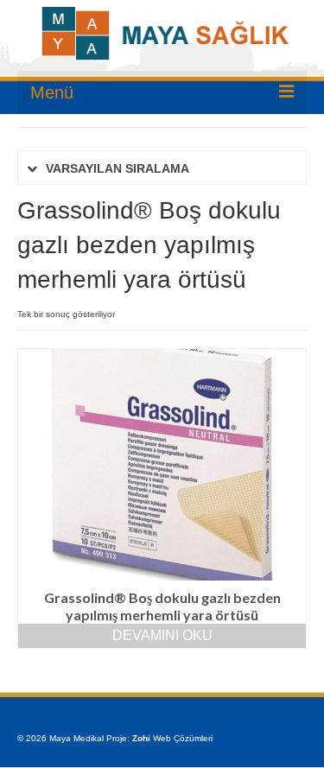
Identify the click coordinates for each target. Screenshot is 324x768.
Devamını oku (162, 635)
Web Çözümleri (183, 738)
